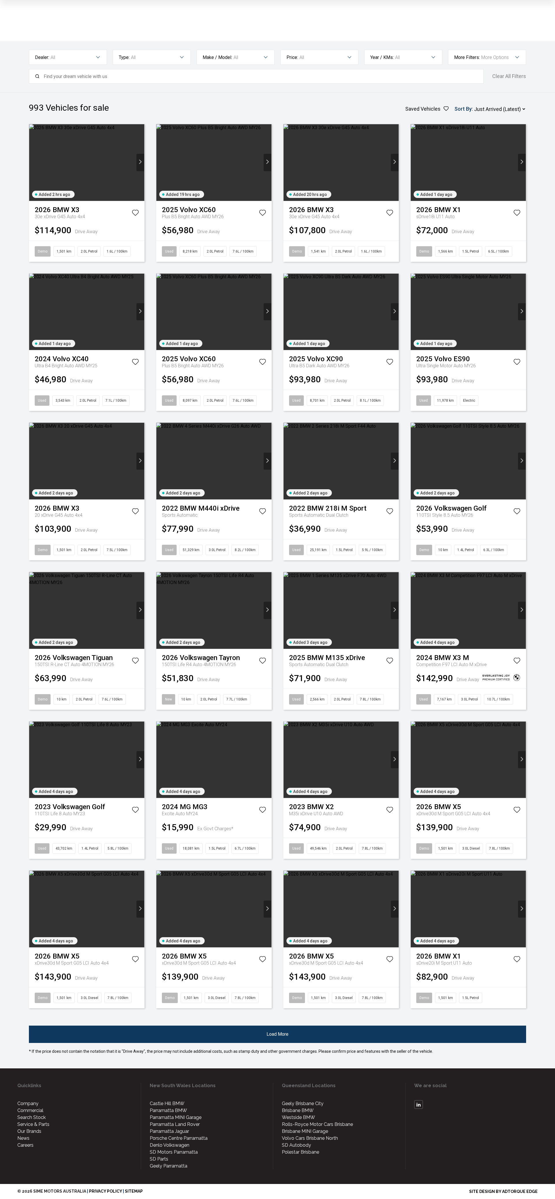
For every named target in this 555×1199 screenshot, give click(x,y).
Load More (277, 1034)
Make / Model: (217, 57)
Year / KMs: (382, 57)
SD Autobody (296, 1145)
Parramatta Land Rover (175, 1124)
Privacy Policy (105, 1191)
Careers (25, 1145)
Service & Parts (33, 1124)
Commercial (30, 1110)
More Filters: (467, 57)
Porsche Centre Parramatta (179, 1138)
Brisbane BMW (298, 1110)
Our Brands (29, 1131)
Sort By (463, 109)
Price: (292, 57)
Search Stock (31, 1117)
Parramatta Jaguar (169, 1131)
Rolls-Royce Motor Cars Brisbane (317, 1124)
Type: (124, 57)
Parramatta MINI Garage (175, 1117)
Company (27, 1103)
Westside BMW (298, 1117)
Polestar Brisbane (300, 1152)
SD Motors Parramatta (174, 1152)
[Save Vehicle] (135, 214)
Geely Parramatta (168, 1166)
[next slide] (140, 162)
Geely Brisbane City (302, 1103)
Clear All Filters (509, 76)
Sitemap (134, 1191)
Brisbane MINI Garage (305, 1131)
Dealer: (42, 57)
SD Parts (159, 1159)
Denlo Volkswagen (169, 1145)
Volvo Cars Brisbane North (310, 1138)
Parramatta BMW (168, 1110)
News (23, 1138)
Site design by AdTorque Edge (503, 1191)
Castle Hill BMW (167, 1103)
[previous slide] (33, 162)
